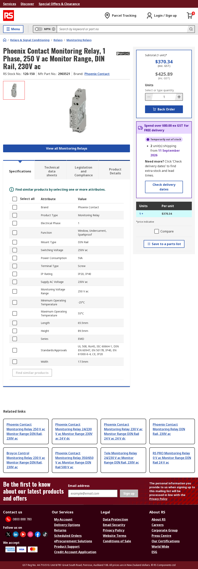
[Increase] (179, 96)
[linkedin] (16, 534)
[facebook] (38, 534)
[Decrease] (149, 96)
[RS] (8, 15)
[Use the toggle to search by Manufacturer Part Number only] (53, 29)
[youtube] (23, 534)
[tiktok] (45, 534)
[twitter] (8, 534)
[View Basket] (190, 15)
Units (149, 85)
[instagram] (30, 534)
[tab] (19, 169)
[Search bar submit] (191, 29)
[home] (4, 39)
